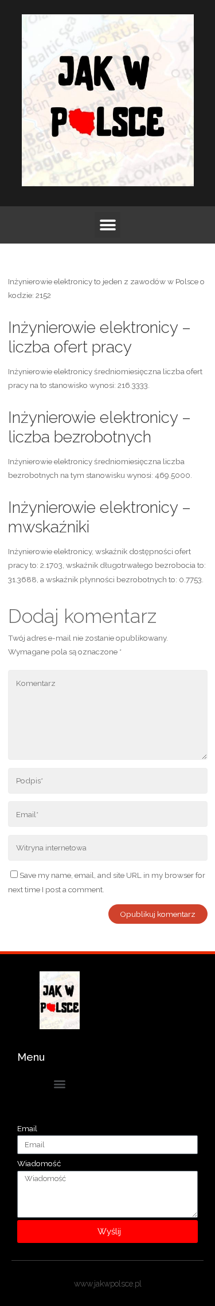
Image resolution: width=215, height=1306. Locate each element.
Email (27, 1128)
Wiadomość (39, 1163)
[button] (107, 225)
